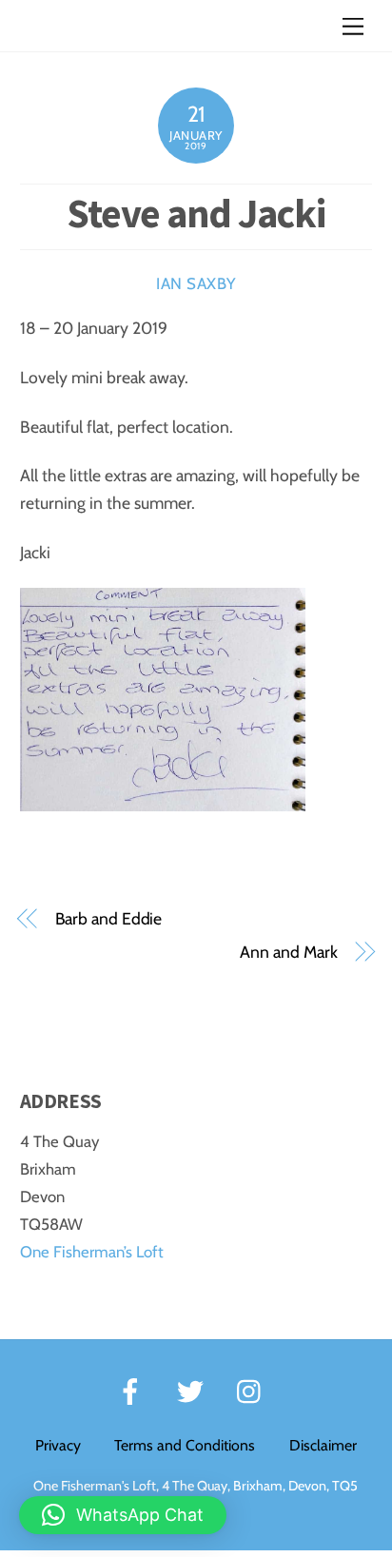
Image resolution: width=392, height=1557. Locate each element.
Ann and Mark (288, 952)
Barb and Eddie (109, 918)
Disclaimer (323, 1445)
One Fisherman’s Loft (92, 1251)
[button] (122, 1515)
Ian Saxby (196, 283)
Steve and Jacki (195, 213)
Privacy (58, 1445)
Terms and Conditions (184, 1445)
